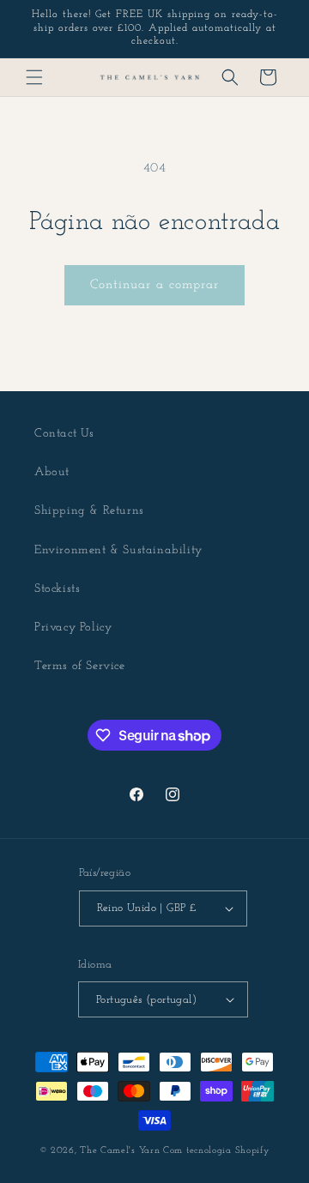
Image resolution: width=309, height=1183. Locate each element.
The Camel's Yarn (120, 1151)
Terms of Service (79, 666)
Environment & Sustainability (118, 550)
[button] (34, 77)
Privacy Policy (73, 627)
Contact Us (64, 433)
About (52, 472)
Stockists (57, 588)
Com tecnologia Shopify (216, 1151)
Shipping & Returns (89, 510)
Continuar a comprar (154, 285)
